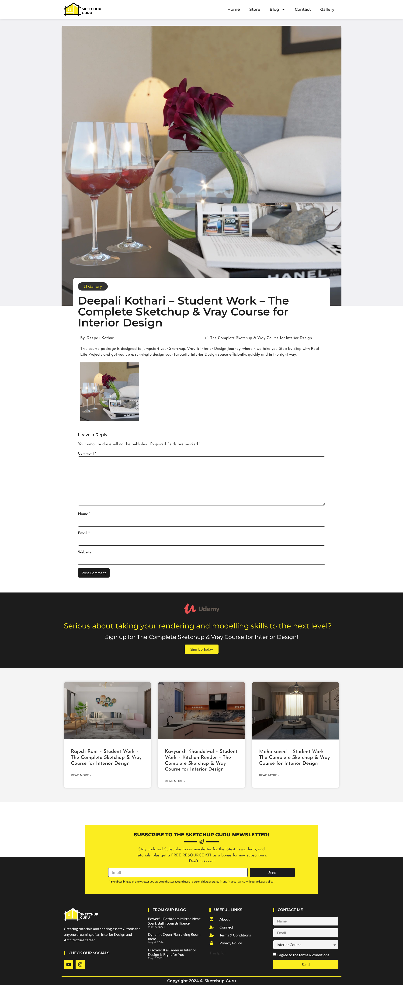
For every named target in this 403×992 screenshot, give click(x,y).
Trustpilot (217, 953)
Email (84, 533)
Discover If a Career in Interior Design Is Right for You (172, 952)
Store (254, 9)
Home (233, 9)
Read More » (81, 775)
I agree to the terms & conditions (303, 954)
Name (84, 514)
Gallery (327, 9)
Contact (303, 9)
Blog (274, 9)
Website (84, 552)
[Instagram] (80, 964)
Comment (87, 454)
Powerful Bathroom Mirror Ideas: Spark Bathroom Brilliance (174, 920)
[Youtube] (68, 964)
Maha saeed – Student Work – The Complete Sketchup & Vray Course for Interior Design (294, 757)
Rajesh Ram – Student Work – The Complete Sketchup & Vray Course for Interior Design (106, 757)
